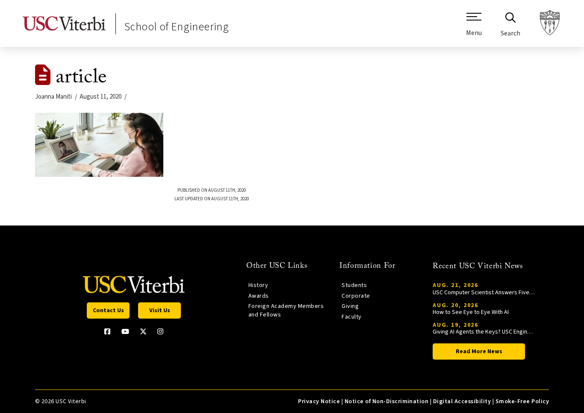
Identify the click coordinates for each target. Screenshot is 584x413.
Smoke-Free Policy (522, 401)
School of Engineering (176, 27)
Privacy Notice (319, 401)
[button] (474, 28)
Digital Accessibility (462, 401)
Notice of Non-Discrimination (387, 401)
